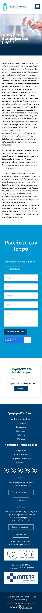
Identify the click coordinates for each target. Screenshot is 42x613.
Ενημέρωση (21, 450)
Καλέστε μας (21, 500)
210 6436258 (15, 269)
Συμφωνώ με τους (22, 383)
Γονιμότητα (21, 427)
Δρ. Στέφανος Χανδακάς (21, 419)
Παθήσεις (21, 435)
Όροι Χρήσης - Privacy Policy (21, 458)
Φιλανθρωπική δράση (21, 454)
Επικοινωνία (21, 462)
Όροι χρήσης (29, 383)
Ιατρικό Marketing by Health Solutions (21, 603)
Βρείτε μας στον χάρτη (21, 492)
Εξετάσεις (21, 439)
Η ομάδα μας (21, 423)
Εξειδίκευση (21, 431)
